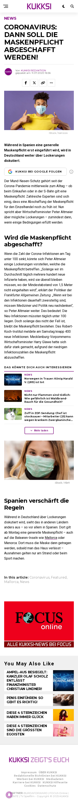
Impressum (29, 772)
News (24, 582)
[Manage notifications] (9, 794)
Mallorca (51, 538)
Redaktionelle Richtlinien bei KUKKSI (40, 775)
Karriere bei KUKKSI (27, 782)
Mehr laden (41, 430)
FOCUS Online (58, 793)
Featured (59, 577)
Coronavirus (40, 577)
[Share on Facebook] (26, 83)
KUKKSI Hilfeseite (55, 782)
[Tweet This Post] (34, 83)
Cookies (30, 785)
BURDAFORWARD (36, 793)
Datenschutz (47, 785)
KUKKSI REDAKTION (33, 70)
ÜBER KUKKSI (48, 772)
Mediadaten (54, 779)
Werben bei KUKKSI (30, 779)
